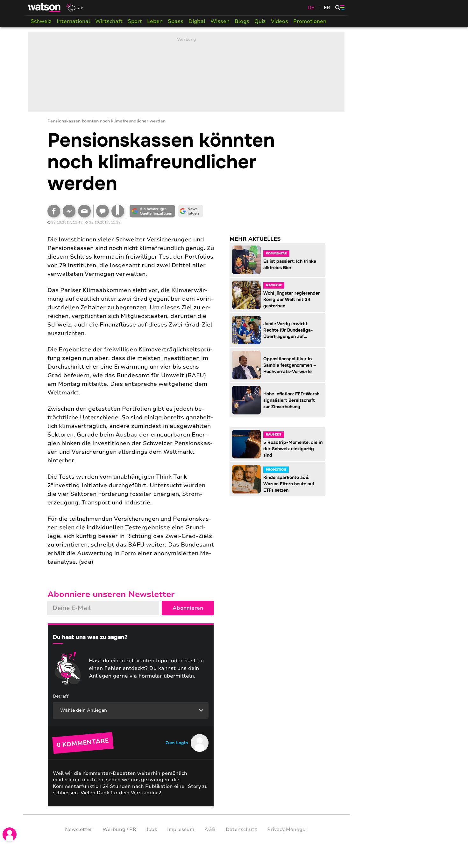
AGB (210, 829)
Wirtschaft (109, 21)
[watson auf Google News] (190, 211)
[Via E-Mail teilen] (84, 211)
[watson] (44, 7)
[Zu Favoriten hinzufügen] (117, 211)
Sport (135, 21)
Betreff (61, 696)
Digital (196, 21)
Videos (279, 21)
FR (327, 7)
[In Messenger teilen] (69, 211)
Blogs (242, 21)
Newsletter (78, 829)
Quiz (260, 21)
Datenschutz (241, 829)
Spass (175, 21)
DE (311, 7)
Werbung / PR (119, 829)
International (73, 21)
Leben (155, 21)
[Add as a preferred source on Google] (152, 211)
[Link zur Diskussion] (102, 211)
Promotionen (309, 21)
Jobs (151, 829)
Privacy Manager (287, 829)
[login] (10, 834)
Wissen (220, 21)
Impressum (180, 829)
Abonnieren (188, 608)
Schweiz (41, 21)
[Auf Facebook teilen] (53, 211)
